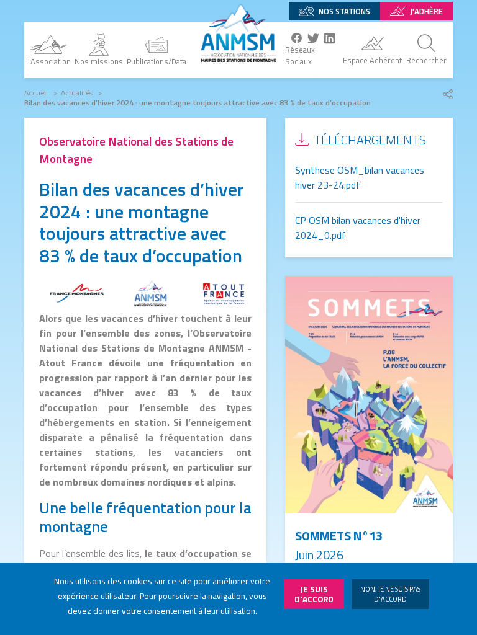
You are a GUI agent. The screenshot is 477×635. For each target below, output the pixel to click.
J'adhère (426, 11)
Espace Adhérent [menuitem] (372, 60)
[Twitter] (313, 38)
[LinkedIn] (329, 38)
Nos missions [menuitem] (99, 61)
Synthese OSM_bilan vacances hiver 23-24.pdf (359, 177)
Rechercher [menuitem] (426, 60)
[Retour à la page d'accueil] (238, 31)
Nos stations (344, 11)
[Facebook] (296, 38)
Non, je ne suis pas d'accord (390, 594)
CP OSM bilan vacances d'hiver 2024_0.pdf (357, 227)
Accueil (36, 93)
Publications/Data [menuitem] (156, 61)
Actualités (77, 93)
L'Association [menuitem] (48, 61)
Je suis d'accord (314, 594)
